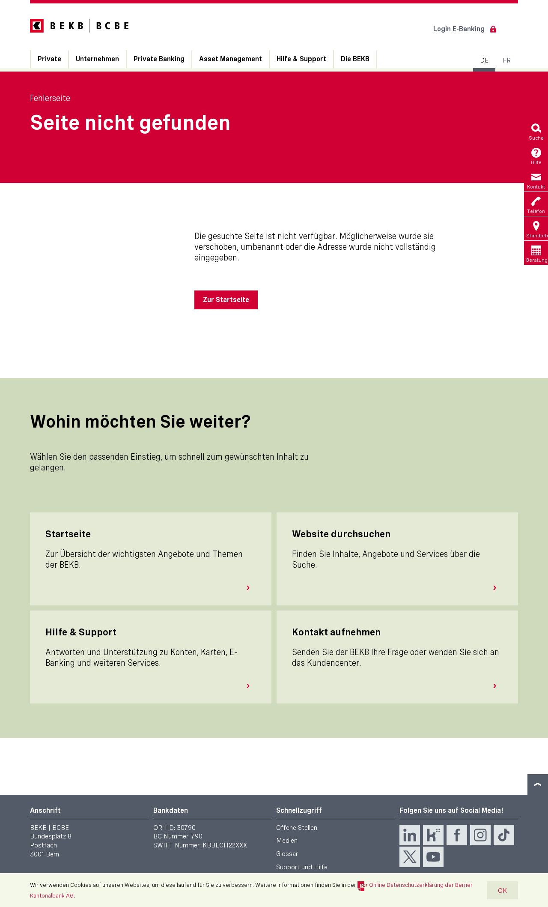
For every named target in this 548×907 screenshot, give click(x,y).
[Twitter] (409, 857)
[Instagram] (480, 835)
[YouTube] (433, 857)
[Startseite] (251, 588)
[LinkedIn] (409, 835)
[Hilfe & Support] (251, 686)
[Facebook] (457, 835)
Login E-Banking (459, 29)
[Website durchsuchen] (498, 588)
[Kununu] (433, 835)
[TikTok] (504, 835)
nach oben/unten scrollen (537, 784)
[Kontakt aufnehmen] (498, 686)
